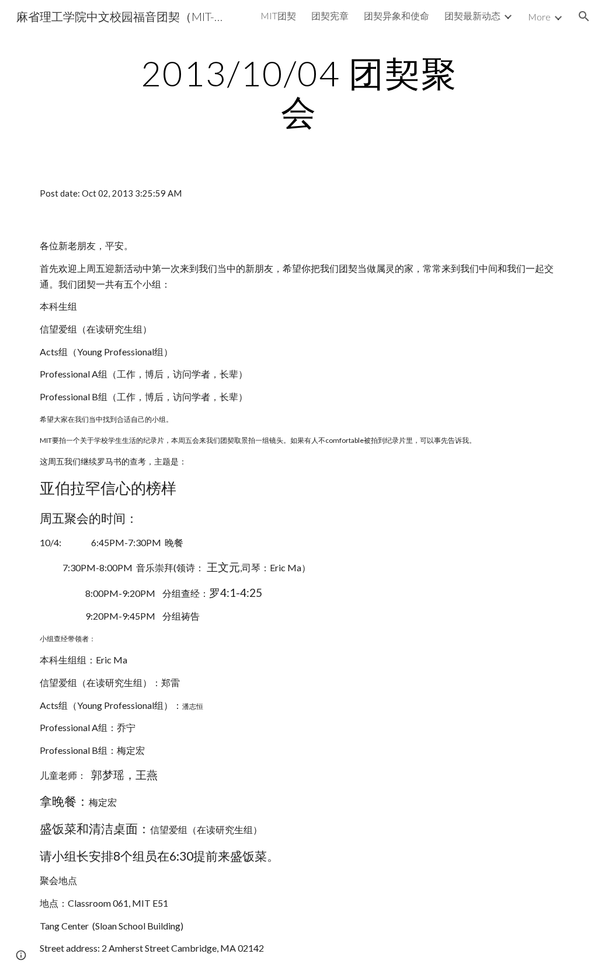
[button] (584, 16)
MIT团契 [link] (278, 15)
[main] (298, 92)
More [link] (539, 16)
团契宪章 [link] (330, 15)
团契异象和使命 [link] (396, 15)
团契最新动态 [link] (472, 15)
